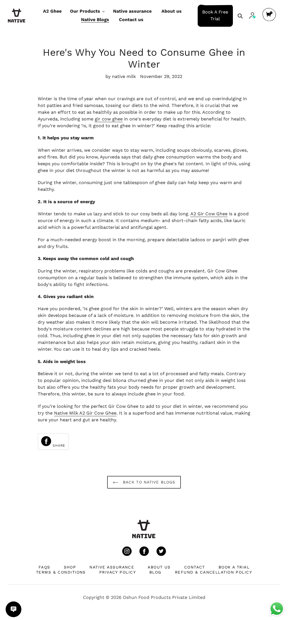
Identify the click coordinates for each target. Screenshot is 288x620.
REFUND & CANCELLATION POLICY (213, 572)
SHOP (70, 567)
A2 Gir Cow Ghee (209, 213)
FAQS (44, 567)
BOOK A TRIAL (234, 567)
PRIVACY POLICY (117, 572)
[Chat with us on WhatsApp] (276, 608)
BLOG (155, 572)
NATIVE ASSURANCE (111, 567)
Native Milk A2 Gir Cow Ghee (85, 413)
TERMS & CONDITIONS (61, 572)
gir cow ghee (109, 119)
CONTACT (194, 567)
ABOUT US (159, 567)
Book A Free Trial (215, 15)
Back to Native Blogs (148, 482)
